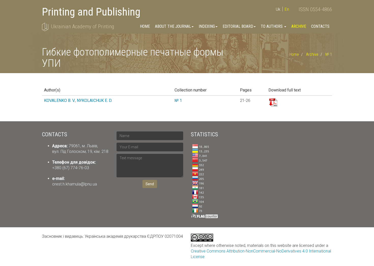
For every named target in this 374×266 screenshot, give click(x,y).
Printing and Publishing (91, 12)
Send (150, 184)
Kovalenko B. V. (59, 100)
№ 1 (328, 54)
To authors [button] (272, 26)
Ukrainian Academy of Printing (82, 26)
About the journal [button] (173, 26)
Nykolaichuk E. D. (94, 100)
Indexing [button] (207, 26)
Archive (298, 26)
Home (145, 26)
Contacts (320, 26)
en (287, 9)
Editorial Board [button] (238, 26)
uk (278, 9)
